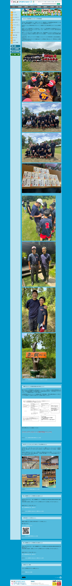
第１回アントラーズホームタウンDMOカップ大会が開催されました (35, 444)
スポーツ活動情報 (28, 379)
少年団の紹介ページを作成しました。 (29, 517)
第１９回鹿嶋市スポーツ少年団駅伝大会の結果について (33, 542)
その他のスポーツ (33, 511)
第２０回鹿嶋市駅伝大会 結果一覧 (28, 507)
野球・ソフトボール (37, 379)
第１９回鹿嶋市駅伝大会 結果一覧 (28, 554)
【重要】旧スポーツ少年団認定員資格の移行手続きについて (33, 386)
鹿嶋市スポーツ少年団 (43, 379)
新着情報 (32, 379)
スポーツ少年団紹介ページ (27, 525)
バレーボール (27, 489)
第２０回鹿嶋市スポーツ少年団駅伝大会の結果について (33, 495)
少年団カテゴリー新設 (27, 564)
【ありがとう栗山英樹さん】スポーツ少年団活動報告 (32, 18)
